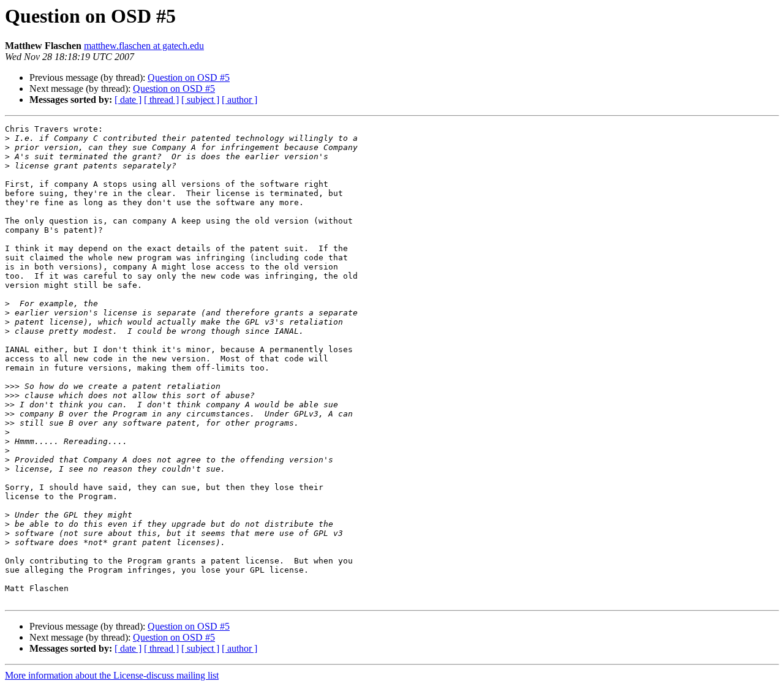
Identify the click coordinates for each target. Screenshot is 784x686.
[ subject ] (200, 99)
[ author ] (239, 99)
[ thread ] (161, 99)
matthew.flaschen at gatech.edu (144, 45)
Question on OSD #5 (189, 77)
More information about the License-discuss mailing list (112, 675)
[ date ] (128, 99)
